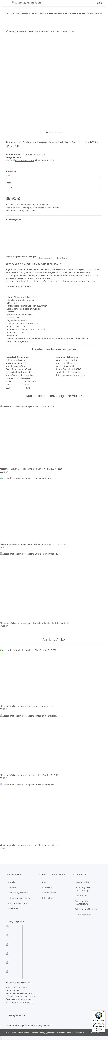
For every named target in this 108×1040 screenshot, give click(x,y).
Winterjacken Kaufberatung (81, 902)
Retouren (12, 887)
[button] (88, 3)
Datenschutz (47, 898)
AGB (44, 882)
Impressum (47, 887)
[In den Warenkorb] (8, 28)
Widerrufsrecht (49, 892)
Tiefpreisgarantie (83, 914)
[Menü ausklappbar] (5, 3)
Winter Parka (81, 895)
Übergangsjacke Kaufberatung (82, 889)
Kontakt (11, 882)
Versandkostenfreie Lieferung (34, 204)
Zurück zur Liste (12, 13)
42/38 (27, 388)
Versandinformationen (18, 903)
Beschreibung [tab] (45, 258)
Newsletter (13, 908)
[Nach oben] (1, 1038)
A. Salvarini (30, 381)
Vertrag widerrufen (17, 1015)
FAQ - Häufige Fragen (18, 892)
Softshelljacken (82, 882)
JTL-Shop (102, 1032)
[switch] (99, 1029)
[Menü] (103, 1012)
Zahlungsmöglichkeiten (19, 898)
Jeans (18, 157)
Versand (47, 1025)
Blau (27, 384)
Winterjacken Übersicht (86, 909)
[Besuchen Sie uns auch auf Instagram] (8, 1020)
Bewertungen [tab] (62, 258)
